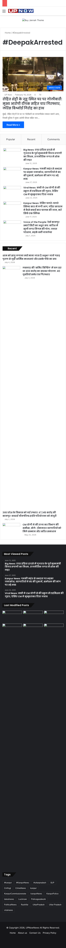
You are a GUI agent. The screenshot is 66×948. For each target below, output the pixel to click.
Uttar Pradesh (55, 904)
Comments (53, 139)
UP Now (8, 94)
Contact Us (35, 933)
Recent (31, 139)
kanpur (33, 888)
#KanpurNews (22, 882)
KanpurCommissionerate (15, 893)
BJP (52, 882)
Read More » (13, 124)
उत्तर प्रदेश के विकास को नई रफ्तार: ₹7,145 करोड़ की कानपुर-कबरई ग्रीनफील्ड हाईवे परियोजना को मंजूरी (30, 514)
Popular (10, 139)
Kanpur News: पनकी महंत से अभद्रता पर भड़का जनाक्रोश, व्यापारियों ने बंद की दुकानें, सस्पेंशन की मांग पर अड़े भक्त (42, 173)
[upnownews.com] (21, 11)
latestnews (9, 899)
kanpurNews (36, 893)
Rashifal (24, 904)
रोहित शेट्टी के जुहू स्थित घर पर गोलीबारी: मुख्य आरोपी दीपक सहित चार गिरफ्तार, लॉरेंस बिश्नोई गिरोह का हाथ (32, 103)
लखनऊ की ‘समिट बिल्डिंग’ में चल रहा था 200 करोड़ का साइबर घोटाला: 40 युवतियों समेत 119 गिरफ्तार (42, 271)
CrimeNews (20, 888)
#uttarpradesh (39, 882)
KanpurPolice (52, 893)
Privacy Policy (49, 933)
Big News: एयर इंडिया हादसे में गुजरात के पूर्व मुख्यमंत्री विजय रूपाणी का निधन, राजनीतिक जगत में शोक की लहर (42, 155)
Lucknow (22, 899)
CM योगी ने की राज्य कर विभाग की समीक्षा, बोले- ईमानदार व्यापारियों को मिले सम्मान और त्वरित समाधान (42, 528)
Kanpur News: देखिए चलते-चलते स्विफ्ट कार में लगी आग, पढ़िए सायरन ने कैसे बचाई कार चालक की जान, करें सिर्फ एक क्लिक (42, 208)
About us (22, 933)
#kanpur (8, 882)
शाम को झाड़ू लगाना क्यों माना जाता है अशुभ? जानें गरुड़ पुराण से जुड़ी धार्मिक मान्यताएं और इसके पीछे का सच (31, 257)
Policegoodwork (38, 899)
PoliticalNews (10, 904)
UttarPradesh (39, 904)
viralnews (8, 910)
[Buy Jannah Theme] (33, 20)
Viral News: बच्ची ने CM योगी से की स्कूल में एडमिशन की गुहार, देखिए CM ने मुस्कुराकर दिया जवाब (41, 191)
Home (7, 32)
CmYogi (7, 888)
